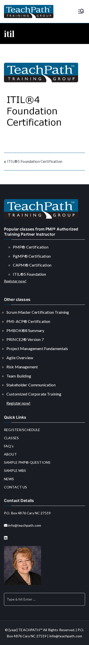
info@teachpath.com (24, 525)
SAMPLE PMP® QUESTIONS (27, 462)
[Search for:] (44, 599)
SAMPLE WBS (15, 470)
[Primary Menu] (81, 11)
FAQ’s (9, 446)
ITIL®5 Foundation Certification (34, 161)
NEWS (9, 479)
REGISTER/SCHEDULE (22, 430)
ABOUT (10, 454)
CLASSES (11, 438)
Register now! (15, 281)
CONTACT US (15, 487)
